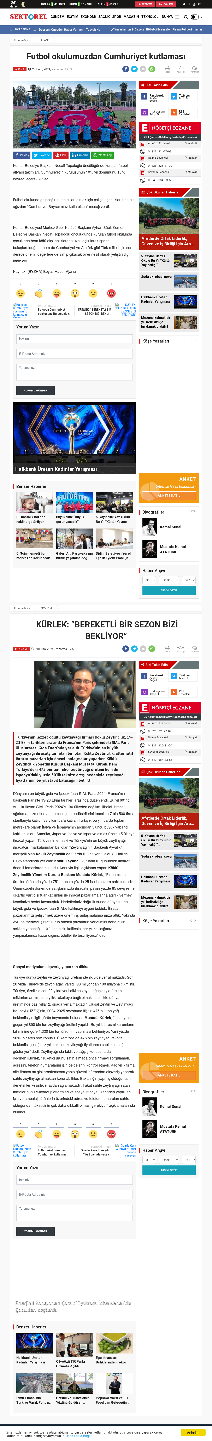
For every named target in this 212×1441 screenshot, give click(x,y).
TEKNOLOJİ (150, 17)
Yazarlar (120, 29)
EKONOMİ (88, 17)
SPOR (116, 17)
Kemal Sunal (170, 527)
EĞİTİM (72, 17)
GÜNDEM (57, 17)
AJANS (45, 40)
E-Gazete (137, 29)
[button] (191, 340)
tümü (193, 511)
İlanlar (198, 29)
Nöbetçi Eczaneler (158, 29)
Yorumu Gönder (35, 390)
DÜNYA (167, 17)
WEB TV (147, 4)
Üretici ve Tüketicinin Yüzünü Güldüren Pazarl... (72, 1402)
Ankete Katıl (169, 496)
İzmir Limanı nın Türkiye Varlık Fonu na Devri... (33, 1402)
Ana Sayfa (23, 40)
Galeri (168, 4)
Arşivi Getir (168, 590)
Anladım (193, 1432)
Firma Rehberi (182, 29)
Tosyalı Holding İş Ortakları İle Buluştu (75, 29)
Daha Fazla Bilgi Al (80, 1436)
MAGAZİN (131, 17)
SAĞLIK (104, 17)
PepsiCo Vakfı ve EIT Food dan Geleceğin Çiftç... (112, 1402)
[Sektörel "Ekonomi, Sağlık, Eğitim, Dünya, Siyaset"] (29, 17)
